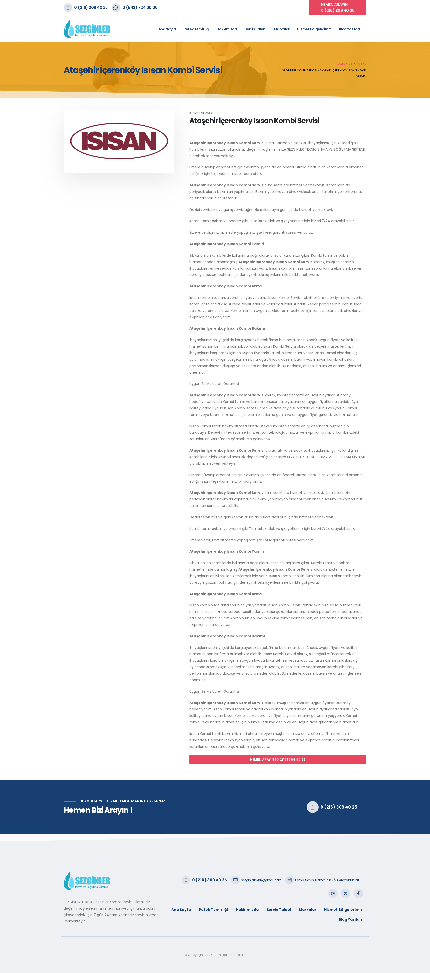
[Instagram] (333, 893)
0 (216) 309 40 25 (91, 7)
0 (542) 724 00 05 (140, 7)
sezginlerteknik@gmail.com (261, 880)
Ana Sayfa (167, 29)
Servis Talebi (255, 29)
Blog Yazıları (349, 29)
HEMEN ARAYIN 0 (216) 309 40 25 (338, 7)
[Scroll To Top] (421, 967)
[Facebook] (358, 893)
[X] (345, 893)
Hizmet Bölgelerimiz (314, 29)
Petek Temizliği (196, 29)
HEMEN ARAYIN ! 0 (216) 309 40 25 (278, 759)
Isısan (361, 64)
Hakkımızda (227, 29)
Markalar (282, 29)
